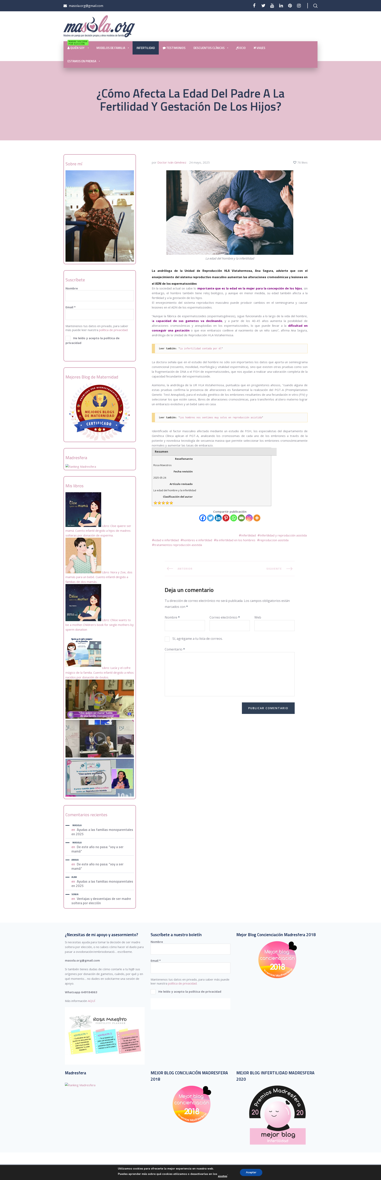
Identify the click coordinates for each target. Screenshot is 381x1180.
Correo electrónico (225, 617)
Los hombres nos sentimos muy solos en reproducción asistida (221, 417)
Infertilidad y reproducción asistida (283, 535)
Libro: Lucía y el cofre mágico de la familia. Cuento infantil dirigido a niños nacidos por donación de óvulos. (99, 672)
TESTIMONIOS (176, 48)
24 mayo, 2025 (199, 162)
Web (257, 617)
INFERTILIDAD (146, 48)
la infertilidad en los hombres (235, 540)
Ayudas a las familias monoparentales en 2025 (102, 832)
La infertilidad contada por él (200, 348)
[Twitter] (263, 5)
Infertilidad (248, 535)
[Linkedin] (218, 517)
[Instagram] (249, 517)
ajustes (222, 1176)
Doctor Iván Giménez (171, 162)
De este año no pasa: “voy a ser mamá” (97, 849)
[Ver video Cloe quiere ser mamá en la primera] (99, 717)
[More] (256, 517)
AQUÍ (91, 1001)
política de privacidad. (113, 330)
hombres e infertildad (197, 540)
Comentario (175, 649)
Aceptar (251, 1172)
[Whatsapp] (233, 517)
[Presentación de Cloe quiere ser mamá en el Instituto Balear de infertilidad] (99, 756)
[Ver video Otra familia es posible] (99, 795)
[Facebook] (254, 5)
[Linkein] (281, 5)
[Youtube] (272, 5)
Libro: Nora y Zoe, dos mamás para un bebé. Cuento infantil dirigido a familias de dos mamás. (98, 577)
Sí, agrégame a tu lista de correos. (197, 638)
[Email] (241, 517)
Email (70, 307)
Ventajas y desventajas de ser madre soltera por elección (101, 901)
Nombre (71, 288)
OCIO (242, 48)
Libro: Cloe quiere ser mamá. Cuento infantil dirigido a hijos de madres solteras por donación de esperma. (98, 530)
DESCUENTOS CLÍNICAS (209, 48)
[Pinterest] (290, 5)
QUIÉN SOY (77, 45)
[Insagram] (298, 5)
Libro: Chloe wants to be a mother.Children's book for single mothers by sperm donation (99, 624)
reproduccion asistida (274, 540)
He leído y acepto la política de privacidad (92, 340)
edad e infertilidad (166, 540)
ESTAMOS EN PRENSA (81, 61)
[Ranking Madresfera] (80, 466)
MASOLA (77, 825)
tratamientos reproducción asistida (178, 545)
